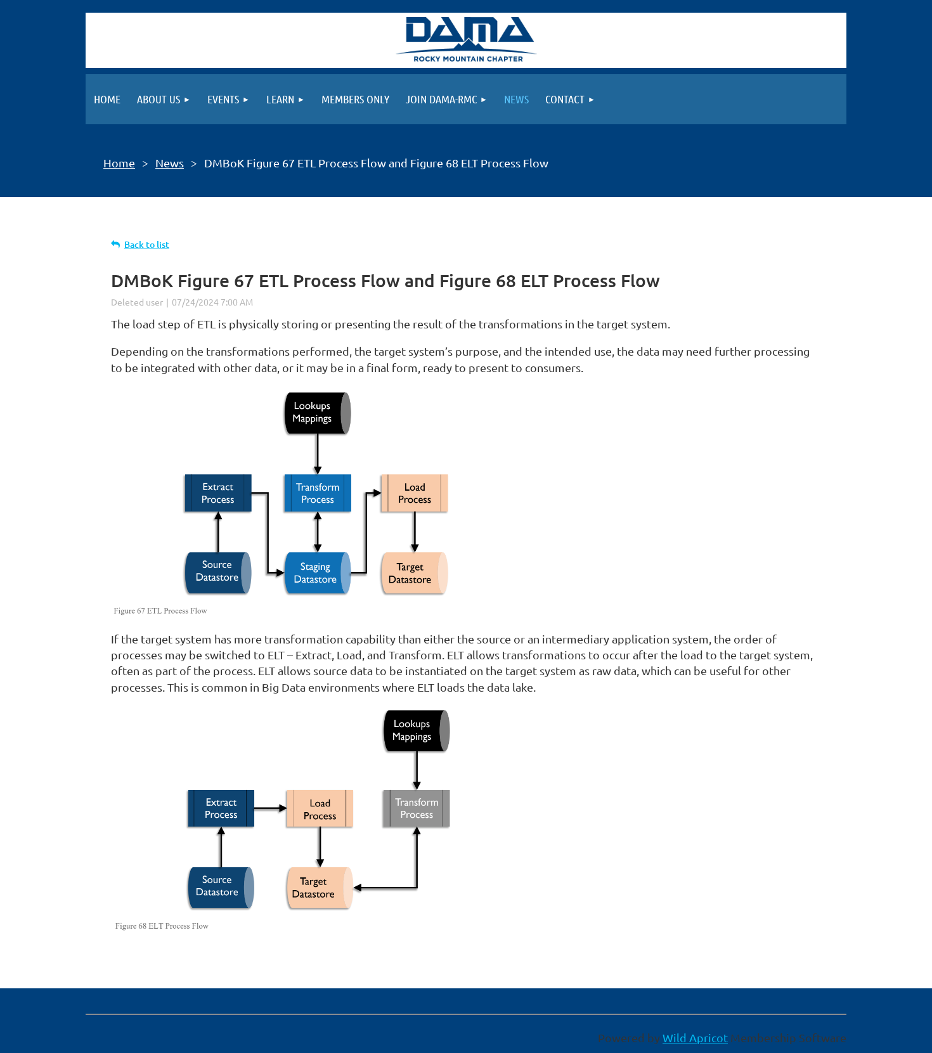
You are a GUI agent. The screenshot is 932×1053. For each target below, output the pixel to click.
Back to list (146, 244)
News (169, 162)
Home (119, 162)
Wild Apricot (695, 1037)
